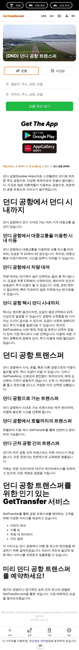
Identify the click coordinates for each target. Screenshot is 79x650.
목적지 (21, 166)
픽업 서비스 (9, 166)
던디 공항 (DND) (61, 166)
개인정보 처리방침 (40, 640)
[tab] (10, 631)
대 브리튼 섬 (35, 166)
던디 (47, 166)
